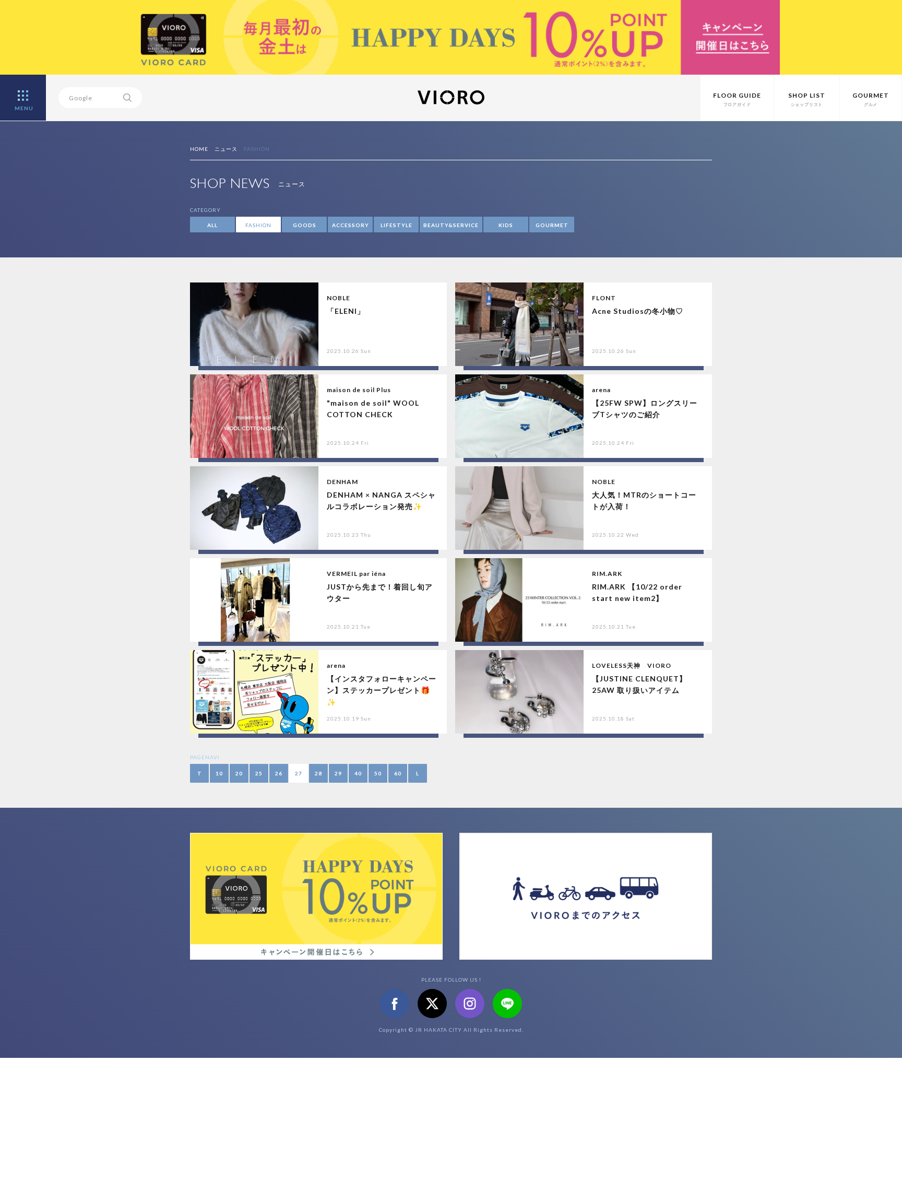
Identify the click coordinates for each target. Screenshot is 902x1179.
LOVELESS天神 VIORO (631, 665)
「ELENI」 (346, 310)
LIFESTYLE (396, 225)
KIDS (506, 225)
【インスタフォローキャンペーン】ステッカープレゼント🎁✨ (381, 690)
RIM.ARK (607, 573)
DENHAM (342, 482)
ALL (212, 225)
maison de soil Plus (359, 390)
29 (338, 773)
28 (318, 773)
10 (219, 773)
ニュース (226, 149)
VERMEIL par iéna (356, 573)
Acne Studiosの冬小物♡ (637, 310)
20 (239, 773)
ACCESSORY (350, 225)
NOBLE (338, 298)
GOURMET (552, 225)
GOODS (304, 225)
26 (278, 773)
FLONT (604, 298)
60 (397, 773)
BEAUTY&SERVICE (451, 225)
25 (259, 773)
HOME (199, 149)
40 (358, 773)
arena (601, 390)
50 (378, 773)
